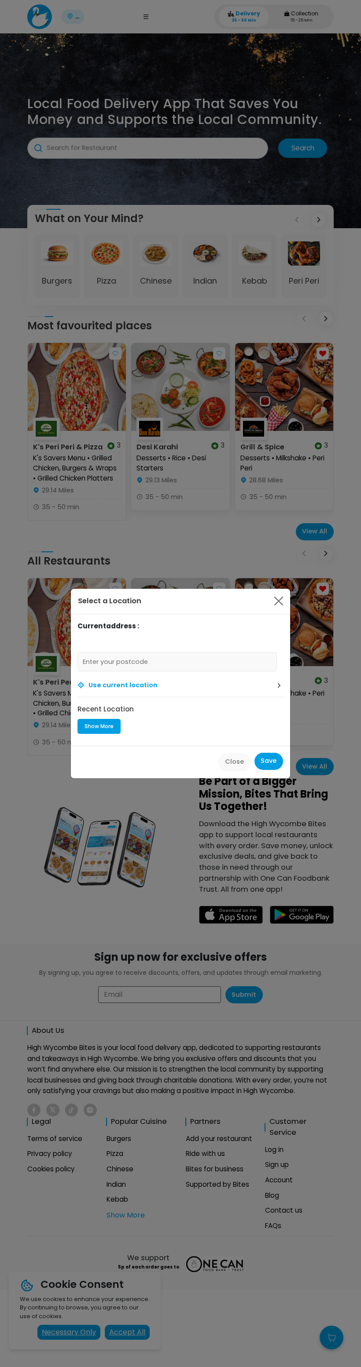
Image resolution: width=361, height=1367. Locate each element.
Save (268, 760)
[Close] (279, 601)
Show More (99, 726)
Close (234, 761)
